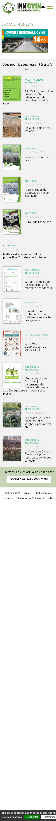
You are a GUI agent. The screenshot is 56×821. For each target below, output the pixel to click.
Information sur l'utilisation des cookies (35, 498)
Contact (27, 493)
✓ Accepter (32, 817)
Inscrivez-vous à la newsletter (29, 479)
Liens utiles (7, 498)
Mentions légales (43, 493)
